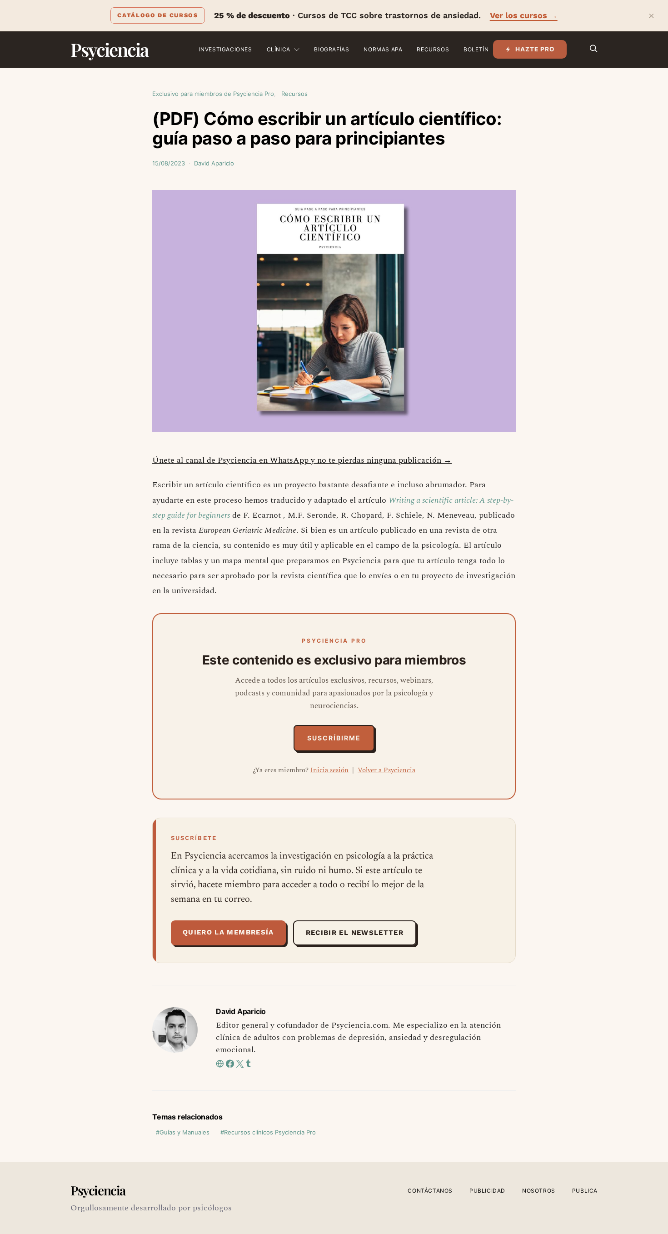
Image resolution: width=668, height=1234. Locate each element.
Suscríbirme (334, 738)
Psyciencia (109, 49)
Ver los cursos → (524, 15)
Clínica (278, 49)
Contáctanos (430, 1190)
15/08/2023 (168, 163)
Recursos (433, 49)
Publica (585, 1190)
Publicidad (487, 1190)
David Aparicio (214, 163)
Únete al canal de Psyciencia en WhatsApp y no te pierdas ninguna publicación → (302, 460)
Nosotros (538, 1190)
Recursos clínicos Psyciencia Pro (270, 1132)
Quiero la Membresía (228, 932)
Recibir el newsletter (355, 933)
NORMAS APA (383, 49)
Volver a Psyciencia (386, 770)
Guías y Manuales (184, 1132)
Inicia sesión (329, 770)
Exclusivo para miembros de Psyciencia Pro (213, 93)
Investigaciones (225, 49)
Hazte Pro (535, 49)
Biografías (331, 49)
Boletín (476, 49)
